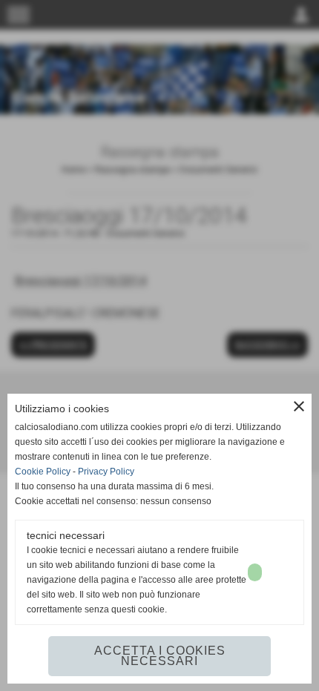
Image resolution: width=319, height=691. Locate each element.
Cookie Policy (42, 471)
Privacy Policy (106, 471)
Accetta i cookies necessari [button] (160, 655)
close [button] (299, 406)
